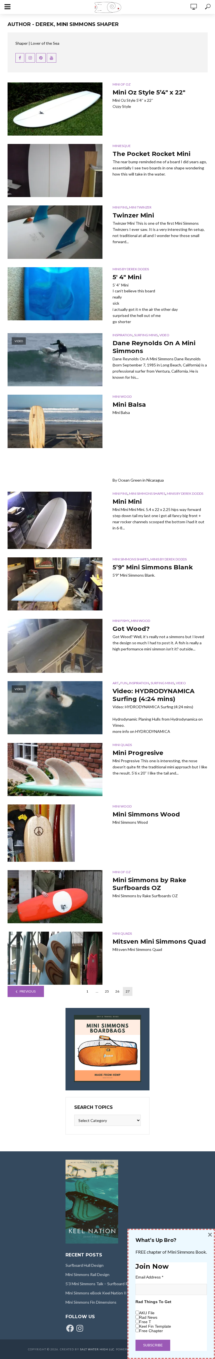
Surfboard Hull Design (85, 1265)
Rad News (148, 1317)
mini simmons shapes (147, 493)
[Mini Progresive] (55, 769)
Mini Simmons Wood (146, 814)
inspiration (122, 335)
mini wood (122, 396)
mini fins (120, 207)
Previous (28, 991)
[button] (55, 109)
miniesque (122, 146)
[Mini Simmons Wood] (55, 833)
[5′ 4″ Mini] (55, 293)
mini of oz (121, 84)
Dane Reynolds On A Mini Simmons (154, 347)
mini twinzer (140, 207)
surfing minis (146, 335)
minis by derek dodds (131, 269)
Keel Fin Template (155, 1326)
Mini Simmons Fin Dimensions (91, 1302)
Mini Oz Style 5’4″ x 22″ (149, 92)
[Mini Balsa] (55, 421)
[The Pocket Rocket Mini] (55, 170)
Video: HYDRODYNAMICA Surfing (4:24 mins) (154, 695)
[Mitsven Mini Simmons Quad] (55, 958)
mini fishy (121, 621)
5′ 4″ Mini (127, 277)
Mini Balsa (129, 404)
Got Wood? (131, 629)
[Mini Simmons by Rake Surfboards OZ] (55, 896)
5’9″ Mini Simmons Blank (153, 567)
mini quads (122, 745)
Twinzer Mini (133, 215)
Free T (145, 1322)
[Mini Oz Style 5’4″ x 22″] (55, 109)
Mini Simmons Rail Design (87, 1274)
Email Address (149, 1277)
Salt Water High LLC (97, 1349)
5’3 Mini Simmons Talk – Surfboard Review (102, 1283)
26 (117, 991)
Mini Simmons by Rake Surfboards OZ (149, 884)
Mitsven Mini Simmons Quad (159, 941)
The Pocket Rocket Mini (151, 154)
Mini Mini (127, 501)
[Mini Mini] (55, 520)
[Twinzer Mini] (55, 232)
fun (123, 683)
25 (107, 991)
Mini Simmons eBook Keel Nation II (96, 1293)
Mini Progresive (138, 753)
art (116, 683)
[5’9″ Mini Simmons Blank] (55, 583)
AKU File (147, 1313)
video (164, 335)
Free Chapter (151, 1331)
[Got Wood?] (55, 646)
